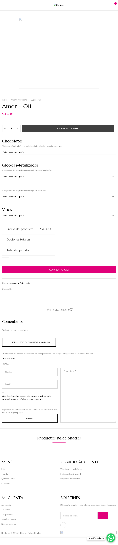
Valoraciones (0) (60, 309)
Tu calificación (8, 358)
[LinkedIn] (24, 289)
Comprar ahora (59, 269)
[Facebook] (15, 289)
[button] (113, 5)
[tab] (60, 310)
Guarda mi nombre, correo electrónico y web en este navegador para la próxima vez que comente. (26, 397)
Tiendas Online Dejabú (30, 533)
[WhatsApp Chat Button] (110, 537)
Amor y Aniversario (19, 100)
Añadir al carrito (68, 128)
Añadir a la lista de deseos (5, 261)
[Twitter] (20, 289)
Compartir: (7, 289)
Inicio (4, 100)
